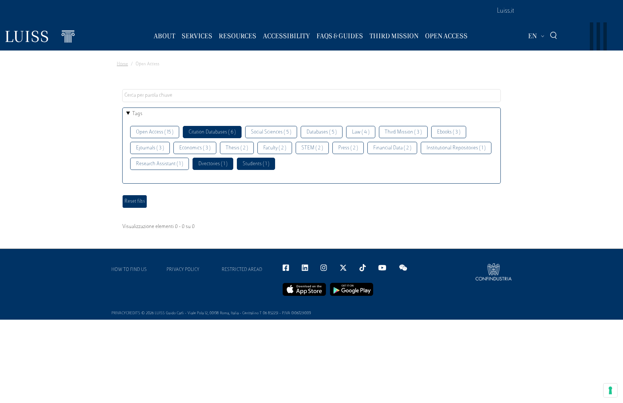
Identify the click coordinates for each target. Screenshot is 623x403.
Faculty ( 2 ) (274, 148)
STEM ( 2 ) (312, 148)
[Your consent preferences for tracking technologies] (610, 390)
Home (122, 64)
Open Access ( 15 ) (154, 132)
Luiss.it (505, 11)
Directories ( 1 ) (212, 164)
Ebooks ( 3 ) (448, 132)
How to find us (129, 270)
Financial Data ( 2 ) (392, 148)
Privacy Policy (183, 270)
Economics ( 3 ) (195, 148)
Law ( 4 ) (361, 132)
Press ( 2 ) (348, 148)
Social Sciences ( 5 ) (271, 132)
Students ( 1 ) (256, 164)
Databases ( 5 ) (321, 132)
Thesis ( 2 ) (237, 148)
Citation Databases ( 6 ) (212, 132)
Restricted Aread (242, 270)
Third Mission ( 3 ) (403, 132)
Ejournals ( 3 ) (150, 148)
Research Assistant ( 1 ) (159, 164)
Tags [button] (137, 114)
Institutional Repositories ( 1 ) (456, 148)
